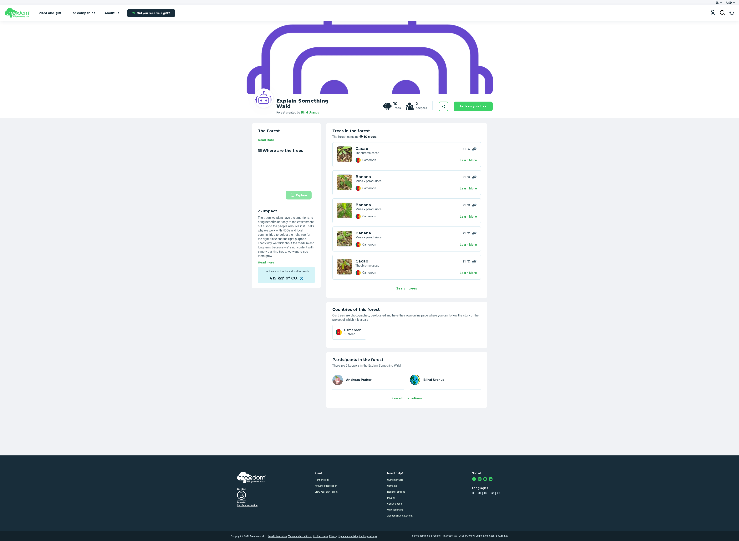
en (479, 493)
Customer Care (395, 480)
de (485, 493)
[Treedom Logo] (19, 13)
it (473, 493)
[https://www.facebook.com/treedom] (474, 479)
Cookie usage (394, 503)
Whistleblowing (395, 509)
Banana (363, 176)
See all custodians (406, 398)
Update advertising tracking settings (358, 536)
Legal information (277, 536)
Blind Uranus (310, 112)
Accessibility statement (400, 515)
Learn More (468, 160)
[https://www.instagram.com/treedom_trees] (480, 479)
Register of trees (396, 492)
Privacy (391, 497)
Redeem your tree (473, 106)
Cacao (361, 148)
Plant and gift (322, 480)
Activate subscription (326, 486)
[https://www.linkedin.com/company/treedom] (491, 479)
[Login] (712, 13)
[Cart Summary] (731, 13)
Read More (266, 140)
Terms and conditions (300, 536)
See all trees (406, 288)
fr (492, 493)
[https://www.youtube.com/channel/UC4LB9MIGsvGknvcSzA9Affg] (485, 479)
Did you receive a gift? (153, 13)
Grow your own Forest (326, 492)
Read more (266, 262)
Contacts (392, 486)
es (498, 493)
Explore (301, 195)
